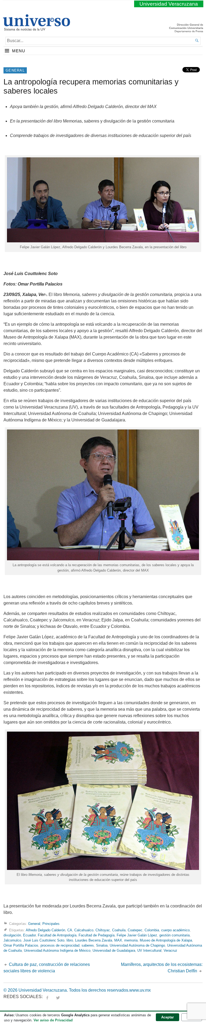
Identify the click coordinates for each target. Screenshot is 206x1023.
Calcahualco (83, 930)
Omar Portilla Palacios (20, 945)
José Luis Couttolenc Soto (43, 940)
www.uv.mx (140, 990)
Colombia (152, 930)
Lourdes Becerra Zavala (93, 940)
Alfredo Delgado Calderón (45, 930)
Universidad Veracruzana (168, 4)
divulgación (12, 935)
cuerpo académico (175, 930)
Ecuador (29, 935)
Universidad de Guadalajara (114, 950)
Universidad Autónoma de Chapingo (137, 945)
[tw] (57, 996)
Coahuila (119, 930)
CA (69, 930)
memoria (131, 940)
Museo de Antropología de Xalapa (166, 940)
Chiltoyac (102, 930)
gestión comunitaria (174, 935)
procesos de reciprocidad (60, 945)
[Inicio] (36, 28)
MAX (118, 940)
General (15, 70)
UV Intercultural (149, 950)
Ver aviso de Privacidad (53, 1020)
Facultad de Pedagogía (97, 935)
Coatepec (135, 930)
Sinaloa (102, 945)
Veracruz (170, 950)
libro (70, 940)
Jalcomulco (12, 940)
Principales (51, 924)
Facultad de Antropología (57, 935)
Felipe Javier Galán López (137, 935)
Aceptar (167, 1017)
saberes (88, 945)
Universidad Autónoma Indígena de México (57, 950)
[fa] (47, 996)
